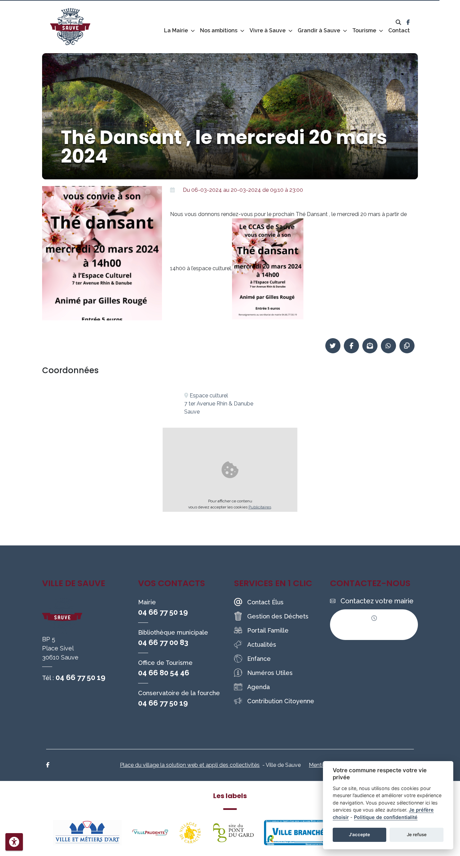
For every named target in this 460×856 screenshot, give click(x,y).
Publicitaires (260, 507)
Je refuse (417, 834)
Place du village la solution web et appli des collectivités (190, 765)
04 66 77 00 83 (163, 642)
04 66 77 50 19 (80, 677)
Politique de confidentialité (386, 817)
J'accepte (359, 834)
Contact (399, 30)
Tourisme (364, 30)
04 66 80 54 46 (163, 672)
